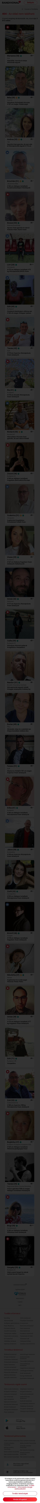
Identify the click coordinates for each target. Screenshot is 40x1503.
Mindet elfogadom (20, 1499)
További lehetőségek (20, 1494)
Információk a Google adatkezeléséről (23, 1488)
